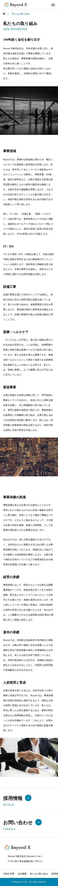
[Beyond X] (15, 5)
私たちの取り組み (39, 874)
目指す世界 (9, 874)
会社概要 (22, 874)
